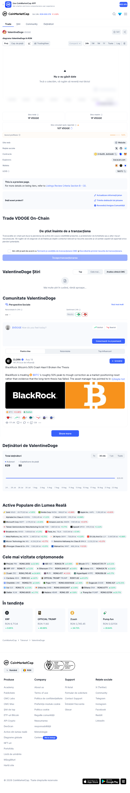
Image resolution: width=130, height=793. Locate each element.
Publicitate (9, 711)
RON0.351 (60, 611)
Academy (9, 705)
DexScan (8, 744)
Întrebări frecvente (74, 722)
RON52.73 (23, 601)
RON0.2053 (22, 582)
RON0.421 (106, 601)
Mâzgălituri (9, 778)
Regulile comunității (44, 733)
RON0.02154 (102, 611)
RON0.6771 (100, 606)
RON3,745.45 (23, 592)
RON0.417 (58, 592)
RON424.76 (99, 587)
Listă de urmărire (12, 772)
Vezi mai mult (117, 323)
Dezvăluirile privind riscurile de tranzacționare (101, 269)
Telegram (100, 717)
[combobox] (75, 43)
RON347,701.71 (96, 582)
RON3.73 (19, 606)
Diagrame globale (13, 756)
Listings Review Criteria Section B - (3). (66, 204)
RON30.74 (58, 582)
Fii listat (69, 705)
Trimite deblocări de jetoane (110, 219)
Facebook (101, 728)
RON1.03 (22, 596)
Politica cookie (41, 728)
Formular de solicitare (76, 711)
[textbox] (51, 350)
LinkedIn (100, 739)
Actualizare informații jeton (109, 214)
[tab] (30, 43)
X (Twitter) (101, 705)
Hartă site (9, 783)
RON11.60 (66, 596)
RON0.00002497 (58, 606)
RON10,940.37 (58, 587)
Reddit (99, 733)
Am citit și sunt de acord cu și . (67, 269)
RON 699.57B (45, 14)
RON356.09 (95, 592)
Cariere (38, 756)
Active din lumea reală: (15, 750)
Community (101, 711)
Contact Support (73, 717)
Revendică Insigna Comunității (111, 224)
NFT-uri (7, 761)
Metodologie (40, 750)
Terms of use (41, 711)
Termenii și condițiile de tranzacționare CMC (57, 269)
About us (39, 705)
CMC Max (9, 722)
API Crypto (9, 739)
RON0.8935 (22, 611)
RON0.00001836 (64, 601)
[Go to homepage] (16, 14)
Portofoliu (9, 767)
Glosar (68, 728)
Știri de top (9, 728)
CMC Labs (9, 717)
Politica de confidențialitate (48, 717)
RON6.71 (19, 587)
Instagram (101, 722)
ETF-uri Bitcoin (11, 733)
